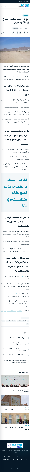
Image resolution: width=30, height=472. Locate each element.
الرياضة (17, 459)
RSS (15, 463)
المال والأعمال (9, 456)
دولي (15, 456)
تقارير (4, 456)
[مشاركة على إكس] (20, 32)
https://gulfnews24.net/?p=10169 (11, 311)
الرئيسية (27, 10)
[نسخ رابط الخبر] (13, 32)
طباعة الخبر (4, 33)
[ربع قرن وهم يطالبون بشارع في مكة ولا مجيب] (28, 321)
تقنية (8, 459)
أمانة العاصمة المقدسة (22, 321)
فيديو (4, 459)
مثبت (3, 321)
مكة (27, 323)
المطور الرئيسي (13, 294)
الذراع (21, 276)
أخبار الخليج (22, 10)
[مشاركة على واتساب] (17, 32)
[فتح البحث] (6, 5)
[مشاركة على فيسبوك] (24, 32)
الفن (21, 459)
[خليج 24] (23, 5)
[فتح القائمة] (2, 5)
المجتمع (12, 459)
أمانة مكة (13, 321)
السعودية (8, 321)
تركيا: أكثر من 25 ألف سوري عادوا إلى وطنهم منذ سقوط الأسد (13, 354)
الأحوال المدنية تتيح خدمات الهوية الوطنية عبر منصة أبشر (17, 410)
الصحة (25, 459)
